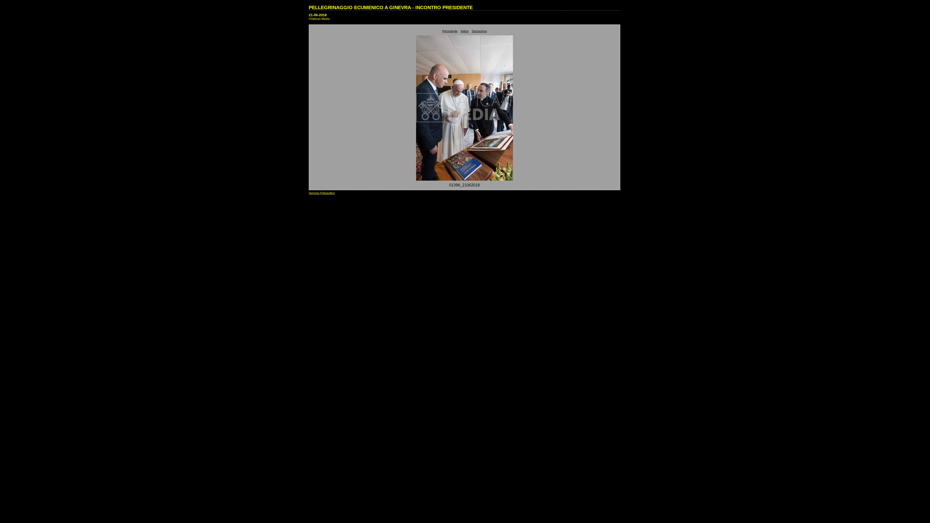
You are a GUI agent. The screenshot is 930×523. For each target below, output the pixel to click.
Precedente (449, 31)
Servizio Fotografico (322, 193)
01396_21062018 (464, 185)
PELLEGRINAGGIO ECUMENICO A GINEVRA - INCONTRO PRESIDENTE (391, 7)
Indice (465, 31)
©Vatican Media (319, 19)
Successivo (479, 31)
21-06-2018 (318, 15)
